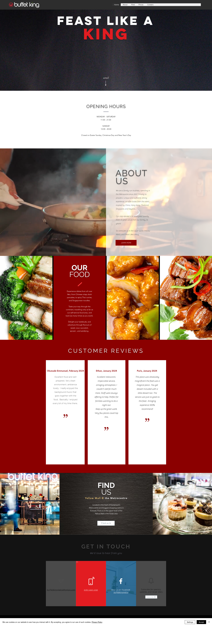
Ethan (99, 370)
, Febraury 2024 (76, 370)
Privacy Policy (97, 622)
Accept (201, 622)
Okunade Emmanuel (57, 370)
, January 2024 (109, 370)
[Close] (209, 622)
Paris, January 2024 (147, 370)
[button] (151, 597)
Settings (190, 622)
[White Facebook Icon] (121, 581)
